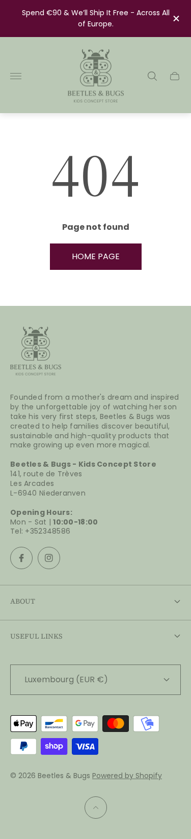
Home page (96, 256)
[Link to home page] (35, 352)
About (22, 601)
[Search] (152, 76)
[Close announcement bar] (175, 18)
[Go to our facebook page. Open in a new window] (21, 558)
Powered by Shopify (127, 776)
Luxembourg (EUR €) (66, 679)
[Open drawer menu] (16, 76)
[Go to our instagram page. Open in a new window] (49, 558)
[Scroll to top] (96, 807)
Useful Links (36, 636)
